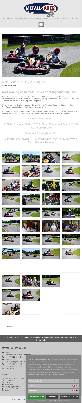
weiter (73, 326)
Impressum (66, 400)
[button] (41, 24)
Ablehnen (52, 397)
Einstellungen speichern (69, 397)
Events (4, 86)
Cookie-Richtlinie (43, 400)
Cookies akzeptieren (36, 397)
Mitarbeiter (12, 86)
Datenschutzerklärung (55, 400)
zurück (8, 326)
